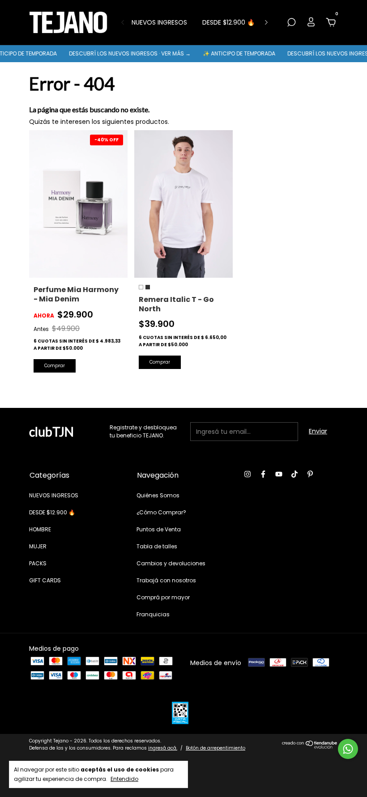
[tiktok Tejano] (294, 475)
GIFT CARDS (45, 580)
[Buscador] (291, 23)
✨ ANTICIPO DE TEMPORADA (233, 53)
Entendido (124, 778)
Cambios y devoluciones (171, 563)
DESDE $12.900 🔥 (228, 22)
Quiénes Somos (158, 495)
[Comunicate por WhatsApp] (348, 749)
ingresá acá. (162, 748)
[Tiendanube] (310, 746)
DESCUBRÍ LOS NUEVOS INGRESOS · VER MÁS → (123, 53)
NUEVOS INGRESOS (159, 22)
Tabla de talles (157, 546)
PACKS (38, 563)
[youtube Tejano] (278, 475)
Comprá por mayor (163, 597)
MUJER (38, 546)
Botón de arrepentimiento (215, 748)
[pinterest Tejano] (310, 475)
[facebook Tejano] (263, 475)
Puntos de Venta (159, 529)
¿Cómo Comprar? (161, 512)
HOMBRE (40, 529)
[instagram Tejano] (247, 475)
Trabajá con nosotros (166, 580)
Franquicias (153, 614)
